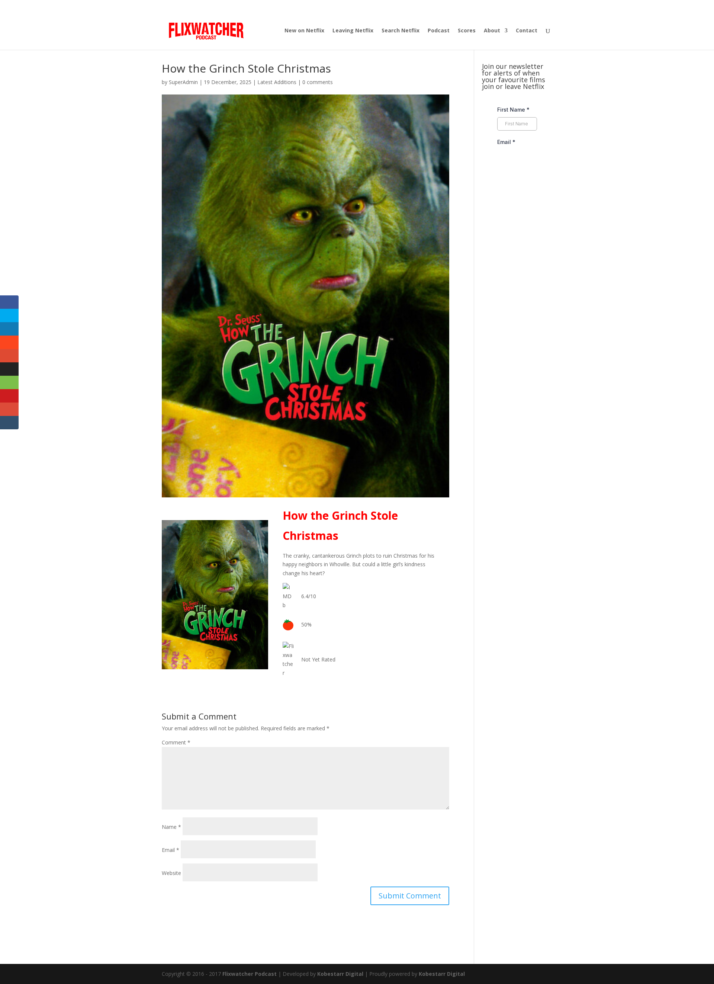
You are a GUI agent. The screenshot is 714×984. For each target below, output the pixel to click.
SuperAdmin (183, 82)
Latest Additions (276, 82)
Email (170, 849)
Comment (176, 742)
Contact (526, 31)
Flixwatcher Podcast (249, 973)
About (492, 31)
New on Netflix (304, 31)
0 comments (317, 82)
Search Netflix (400, 31)
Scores (467, 31)
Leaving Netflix (352, 31)
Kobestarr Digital (340, 973)
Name (171, 826)
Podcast (439, 31)
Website (171, 872)
